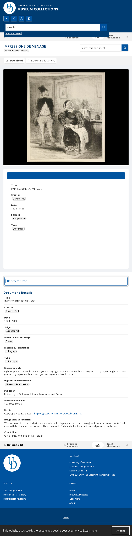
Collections (74, 498)
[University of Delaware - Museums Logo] (30, 8)
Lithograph (11, 351)
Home (72, 490)
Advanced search (14, 33)
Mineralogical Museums (14, 498)
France (9, 341)
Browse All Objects (78, 494)
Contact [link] (74, 455)
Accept (121, 530)
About (72, 502)
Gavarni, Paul (19, 198)
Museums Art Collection (16, 50)
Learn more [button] (90, 530)
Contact (66, 517)
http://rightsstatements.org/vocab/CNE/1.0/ (58, 413)
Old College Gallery (12, 490)
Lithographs (19, 228)
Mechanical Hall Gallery (14, 494)
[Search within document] (125, 47)
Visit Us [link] (7, 483)
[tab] (66, 175)
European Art (19, 218)
